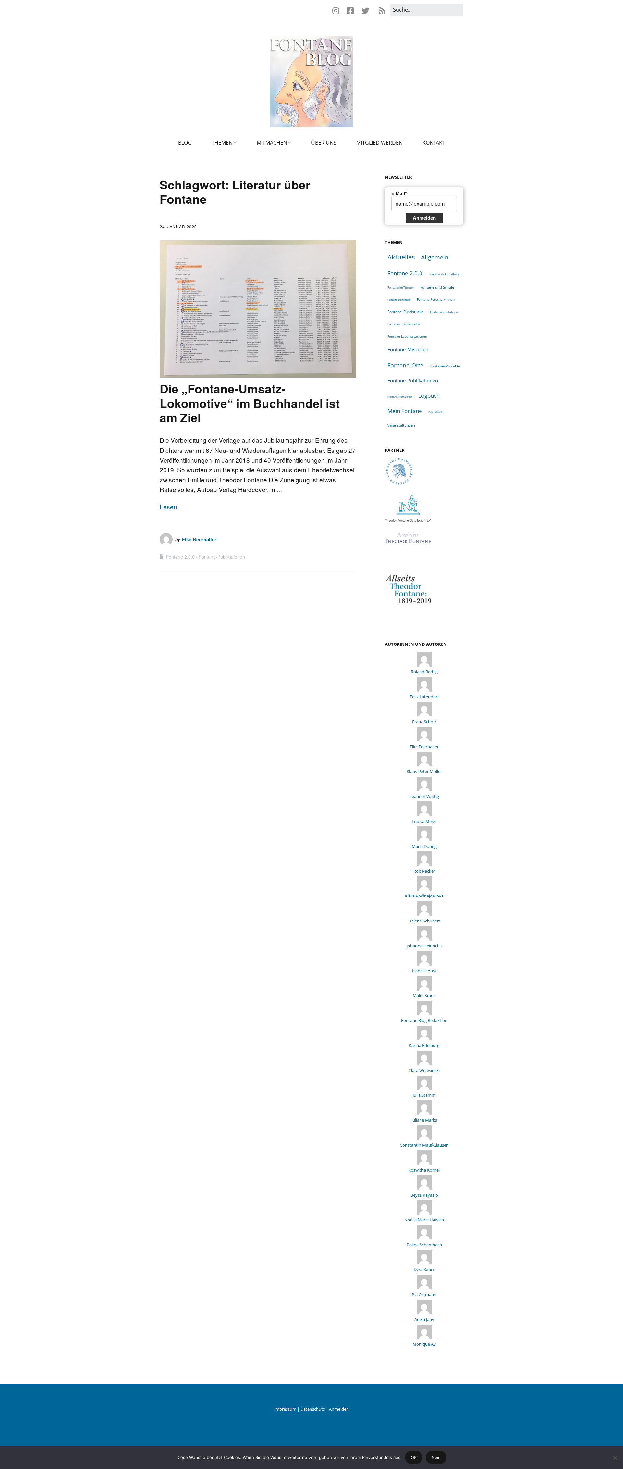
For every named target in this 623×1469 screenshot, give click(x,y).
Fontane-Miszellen (407, 349)
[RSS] (382, 10)
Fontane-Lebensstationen (407, 336)
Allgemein (434, 257)
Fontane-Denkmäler (399, 299)
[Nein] (615, 1457)
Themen (222, 142)
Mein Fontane (404, 411)
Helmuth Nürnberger (399, 396)
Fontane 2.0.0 (180, 556)
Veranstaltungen (401, 425)
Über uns (323, 142)
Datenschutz (312, 1409)
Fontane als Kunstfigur (444, 274)
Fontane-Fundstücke (405, 312)
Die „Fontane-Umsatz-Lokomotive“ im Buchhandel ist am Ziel (250, 403)
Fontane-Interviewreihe (403, 324)
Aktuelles (401, 257)
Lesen (168, 506)
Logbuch (429, 395)
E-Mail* (399, 193)
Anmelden (424, 218)
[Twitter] (365, 10)
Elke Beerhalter (199, 539)
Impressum (285, 1409)
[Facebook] (350, 10)
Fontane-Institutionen (445, 312)
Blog (185, 142)
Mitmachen (272, 142)
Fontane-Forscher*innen (436, 299)
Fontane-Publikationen (222, 556)
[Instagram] (337, 10)
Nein (436, 1457)
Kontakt (433, 142)
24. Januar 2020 (178, 226)
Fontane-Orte (405, 365)
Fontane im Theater (400, 287)
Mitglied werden (379, 142)
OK (414, 1457)
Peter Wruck (435, 412)
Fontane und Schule (437, 287)
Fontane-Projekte (445, 365)
